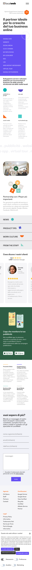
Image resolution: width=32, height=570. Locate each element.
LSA (4, 62)
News (6, 220)
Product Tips (9, 228)
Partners (6, 499)
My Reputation (8, 52)
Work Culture (10, 237)
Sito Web (20, 94)
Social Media (8, 45)
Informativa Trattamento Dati (8, 520)
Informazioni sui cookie (8, 552)
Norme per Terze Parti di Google (8, 525)
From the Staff (11, 246)
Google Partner (22, 494)
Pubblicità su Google (6, 95)
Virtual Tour (7, 69)
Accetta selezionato (7, 549)
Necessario (9, 559)
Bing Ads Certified (20, 503)
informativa (19, 474)
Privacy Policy (7, 516)
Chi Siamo (6, 494)
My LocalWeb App (22, 120)
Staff (4, 496)
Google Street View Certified (22, 498)
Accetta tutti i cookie (22, 553)
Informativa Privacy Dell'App (8, 530)
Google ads (7, 39)
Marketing (20, 565)
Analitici (8, 565)
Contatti (5, 501)
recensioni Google (17, 260)
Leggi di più (14, 545)
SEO (4, 59)
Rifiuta (17, 549)
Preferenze (22, 559)
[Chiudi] (30, 533)
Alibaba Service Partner (23, 508)
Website (6, 42)
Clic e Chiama (8, 49)
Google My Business (10, 72)
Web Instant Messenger (12, 65)
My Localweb (8, 55)
